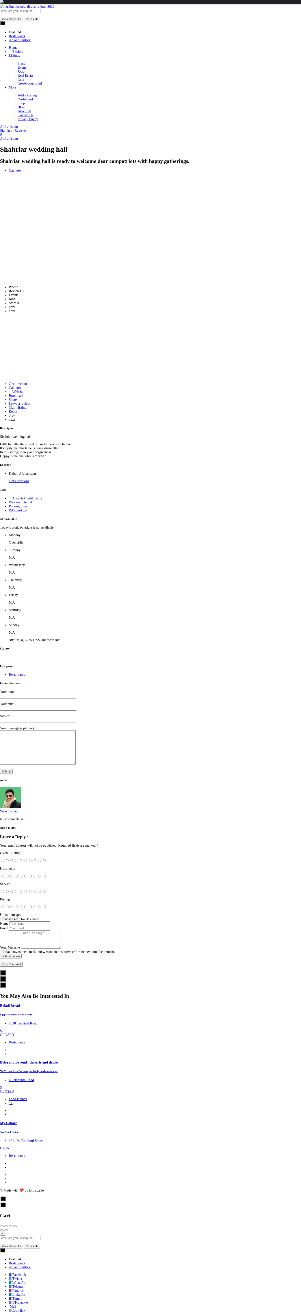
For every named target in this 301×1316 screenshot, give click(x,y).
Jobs (21, 71)
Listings (14, 55)
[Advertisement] (150, 347)
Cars (21, 79)
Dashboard (25, 99)
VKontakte (19, 1302)
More (12, 87)
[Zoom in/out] (15, 1226)
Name (4, 923)
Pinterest (17, 1290)
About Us (24, 111)
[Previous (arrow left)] (2, 1230)
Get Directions (19, 481)
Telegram (18, 1286)
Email (4, 928)
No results (32, 19)
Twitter (16, 1278)
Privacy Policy (28, 119)
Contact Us (25, 115)
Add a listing (9, 126)
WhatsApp (19, 1282)
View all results (11, 19)
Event (22, 67)
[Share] (6, 1226)
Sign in (5, 130)
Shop (21, 103)
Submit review (11, 956)
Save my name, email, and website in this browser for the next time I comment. (60, 952)
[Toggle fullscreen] (10, 1226)
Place (21, 63)
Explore (17, 51)
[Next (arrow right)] (6, 1230)
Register (20, 130)
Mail (12, 1306)
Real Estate (25, 75)
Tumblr (16, 1298)
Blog (21, 107)
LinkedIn (18, 1294)
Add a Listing (27, 95)
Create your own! (30, 83)
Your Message (10, 947)
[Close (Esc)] (2, 1226)
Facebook (18, 1274)
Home (13, 47)
